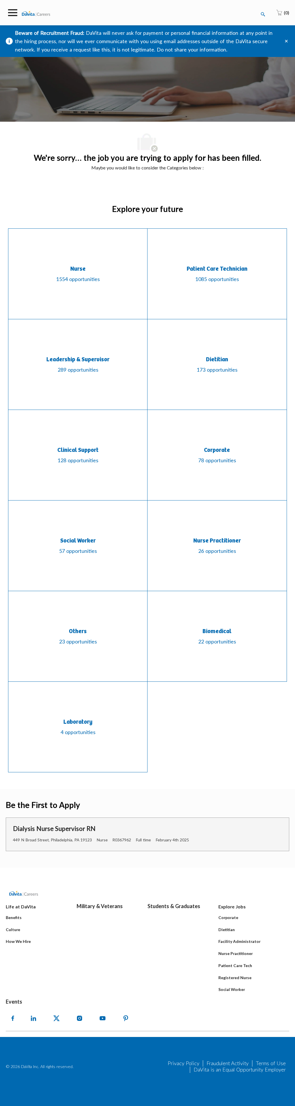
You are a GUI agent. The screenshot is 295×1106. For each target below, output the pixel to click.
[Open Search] (263, 14)
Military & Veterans (100, 906)
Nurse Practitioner (235, 953)
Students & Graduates (174, 906)
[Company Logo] (36, 13)
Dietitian (226, 929)
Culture (13, 929)
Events (14, 1001)
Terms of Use (271, 1063)
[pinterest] (126, 1018)
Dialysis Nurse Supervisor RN (54, 828)
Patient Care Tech (235, 965)
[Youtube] (102, 1018)
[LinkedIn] (33, 1018)
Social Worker (231, 989)
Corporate (228, 917)
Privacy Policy (183, 1063)
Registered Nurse (234, 977)
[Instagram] (79, 1018)
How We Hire (18, 941)
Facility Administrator (239, 941)
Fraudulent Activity (228, 1063)
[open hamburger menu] (13, 13)
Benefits (14, 917)
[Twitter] (56, 1018)
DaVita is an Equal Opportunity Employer (240, 1069)
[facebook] (13, 1018)
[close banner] (286, 41)
